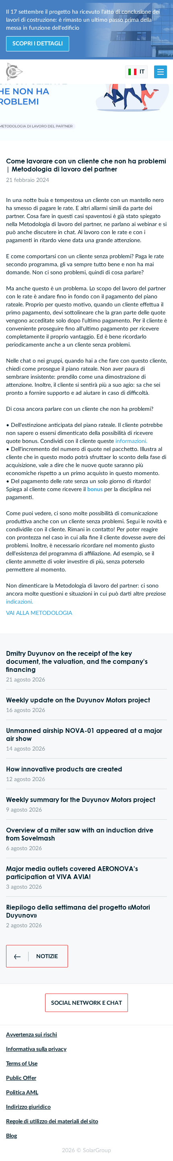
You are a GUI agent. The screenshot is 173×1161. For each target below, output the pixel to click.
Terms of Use (21, 1064)
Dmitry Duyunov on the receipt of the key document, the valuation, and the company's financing (77, 661)
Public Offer (21, 1078)
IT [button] (141, 72)
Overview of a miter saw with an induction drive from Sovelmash (79, 834)
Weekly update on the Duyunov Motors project (78, 700)
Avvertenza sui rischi (31, 1035)
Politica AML (22, 1093)
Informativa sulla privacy (36, 1049)
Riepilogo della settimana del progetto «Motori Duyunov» (78, 911)
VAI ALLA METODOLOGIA (39, 613)
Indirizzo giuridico (28, 1107)
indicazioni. (19, 602)
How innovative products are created (64, 769)
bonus (95, 489)
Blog (11, 1136)
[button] (160, 71)
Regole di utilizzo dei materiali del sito (52, 1121)
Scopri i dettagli (37, 44)
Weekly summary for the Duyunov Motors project (80, 800)
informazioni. (131, 441)
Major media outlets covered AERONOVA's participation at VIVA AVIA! (72, 873)
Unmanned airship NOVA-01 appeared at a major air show (84, 734)
